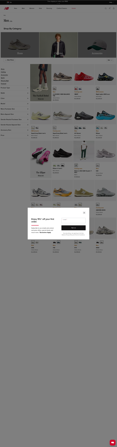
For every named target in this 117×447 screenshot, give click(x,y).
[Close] (84, 212)
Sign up (73, 228)
